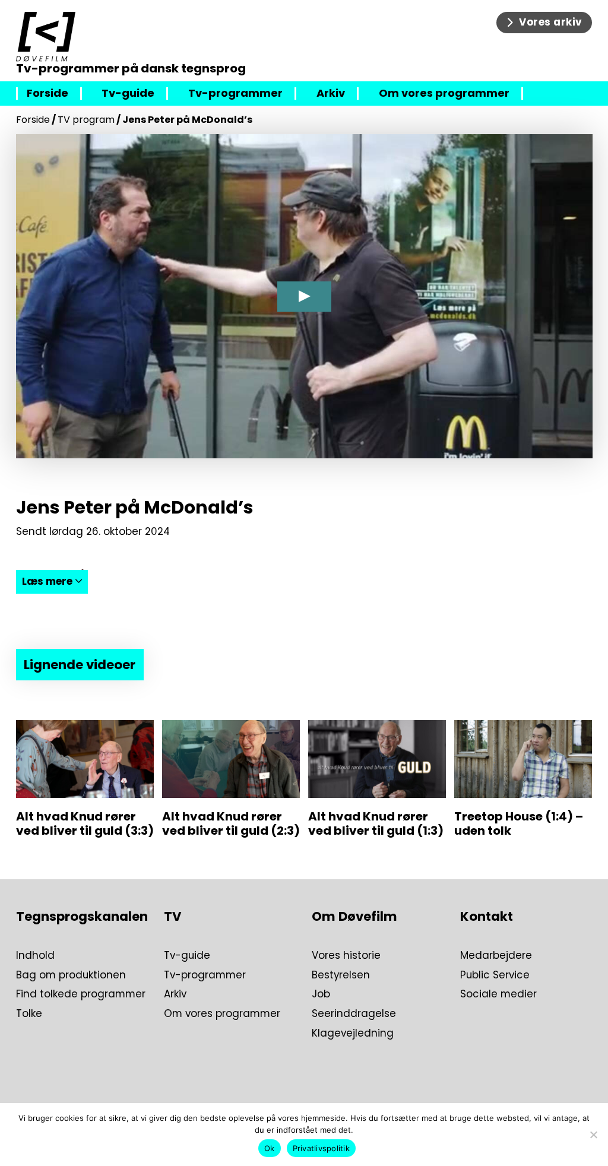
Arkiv (330, 93)
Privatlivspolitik (321, 1148)
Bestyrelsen (341, 975)
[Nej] (593, 1134)
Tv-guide (128, 93)
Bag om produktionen (71, 975)
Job (321, 994)
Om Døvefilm (354, 916)
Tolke (29, 1013)
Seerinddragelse (354, 1013)
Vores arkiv (550, 22)
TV (173, 916)
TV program (86, 119)
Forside (47, 93)
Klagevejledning (353, 1033)
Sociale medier (498, 994)
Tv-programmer (235, 93)
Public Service (495, 975)
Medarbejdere (496, 955)
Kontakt (486, 916)
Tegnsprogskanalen (82, 916)
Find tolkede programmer (80, 994)
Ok (269, 1148)
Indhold (35, 955)
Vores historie (346, 955)
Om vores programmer (444, 93)
